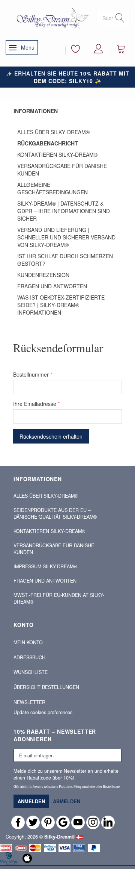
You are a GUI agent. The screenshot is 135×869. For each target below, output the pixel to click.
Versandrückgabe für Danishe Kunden (62, 169)
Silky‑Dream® (59, 836)
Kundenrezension (43, 275)
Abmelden (66, 801)
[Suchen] (120, 18)
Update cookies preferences (43, 712)
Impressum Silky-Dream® (45, 566)
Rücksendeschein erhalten (51, 436)
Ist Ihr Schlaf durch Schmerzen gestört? (65, 259)
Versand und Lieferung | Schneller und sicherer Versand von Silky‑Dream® (66, 237)
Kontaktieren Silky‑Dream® (57, 154)
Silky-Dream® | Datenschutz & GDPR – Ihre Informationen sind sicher (63, 211)
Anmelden (31, 801)
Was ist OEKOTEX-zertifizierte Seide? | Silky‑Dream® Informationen (61, 305)
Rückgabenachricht (47, 143)
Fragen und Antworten (52, 286)
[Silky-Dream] (50, 18)
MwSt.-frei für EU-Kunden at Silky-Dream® (59, 598)
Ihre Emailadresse (34, 403)
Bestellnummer (31, 374)
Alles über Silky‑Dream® (53, 132)
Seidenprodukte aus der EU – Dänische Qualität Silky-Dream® (55, 513)
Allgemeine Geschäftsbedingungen (52, 188)
